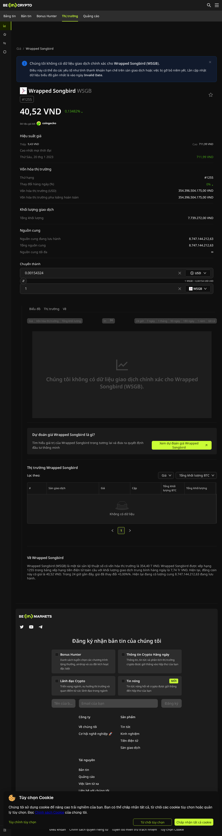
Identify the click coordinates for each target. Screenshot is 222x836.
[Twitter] (21, 627)
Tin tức (126, 727)
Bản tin (26, 16)
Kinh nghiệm (130, 734)
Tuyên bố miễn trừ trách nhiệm (134, 829)
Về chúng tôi (88, 727)
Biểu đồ (34, 309)
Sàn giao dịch (130, 747)
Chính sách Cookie (49, 812)
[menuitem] (5, 25)
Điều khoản (57, 829)
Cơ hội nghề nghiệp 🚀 (95, 734)
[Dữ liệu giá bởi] (46, 124)
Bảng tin (9, 16)
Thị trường (70, 16)
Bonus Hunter (47, 16)
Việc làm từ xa (89, 784)
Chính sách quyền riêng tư (88, 829)
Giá (18, 48)
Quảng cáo (91, 16)
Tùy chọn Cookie (172, 829)
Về (64, 309)
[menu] (5, 38)
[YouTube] (31, 627)
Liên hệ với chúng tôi (94, 790)
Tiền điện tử (129, 741)
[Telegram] (40, 627)
